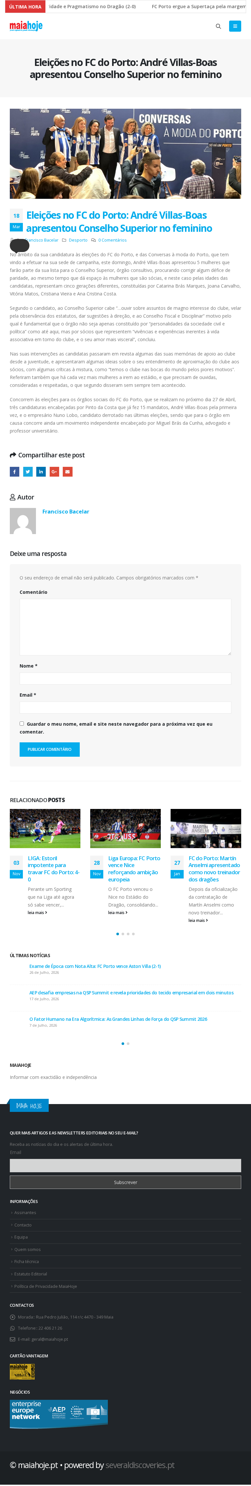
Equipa (21, 1239)
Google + (54, 471)
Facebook (14, 471)
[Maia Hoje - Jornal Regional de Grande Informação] (26, 26)
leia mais (36, 912)
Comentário (33, 592)
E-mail (67, 471)
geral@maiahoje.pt (49, 1341)
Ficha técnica (26, 1263)
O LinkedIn (41, 471)
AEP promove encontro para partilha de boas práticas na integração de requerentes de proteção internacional (130, 1022)
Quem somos (27, 1251)
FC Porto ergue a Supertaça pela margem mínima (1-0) (86, 992)
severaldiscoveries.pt (140, 1466)
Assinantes (25, 1214)
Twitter (28, 471)
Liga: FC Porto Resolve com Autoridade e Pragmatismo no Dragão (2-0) (102, 966)
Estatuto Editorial (30, 1276)
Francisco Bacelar (42, 240)
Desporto (78, 240)
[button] (19, 245)
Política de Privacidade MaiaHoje (45, 1288)
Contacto (23, 1227)
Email (28, 695)
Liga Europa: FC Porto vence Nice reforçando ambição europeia (54, 868)
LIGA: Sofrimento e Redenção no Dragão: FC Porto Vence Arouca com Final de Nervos (215, 872)
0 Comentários (112, 240)
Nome (29, 666)
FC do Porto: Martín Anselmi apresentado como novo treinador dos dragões (133, 868)
